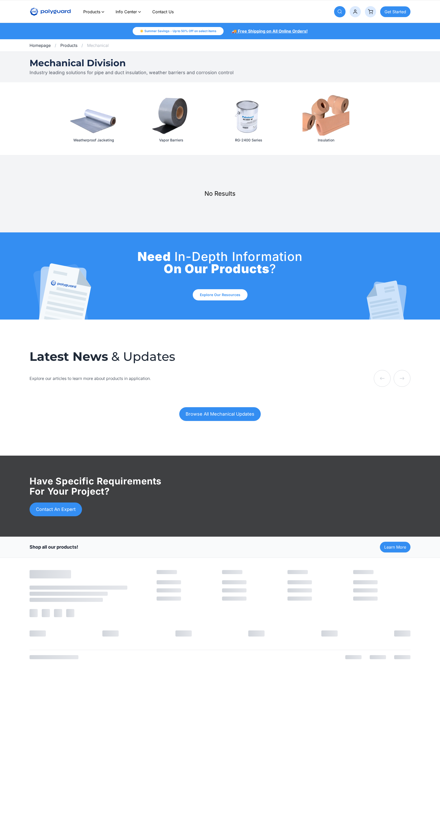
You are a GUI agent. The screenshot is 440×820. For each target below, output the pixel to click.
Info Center (126, 11)
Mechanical (98, 45)
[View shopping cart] (370, 11)
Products (91, 11)
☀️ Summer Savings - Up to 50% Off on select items (178, 31)
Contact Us (163, 11)
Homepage (40, 45)
